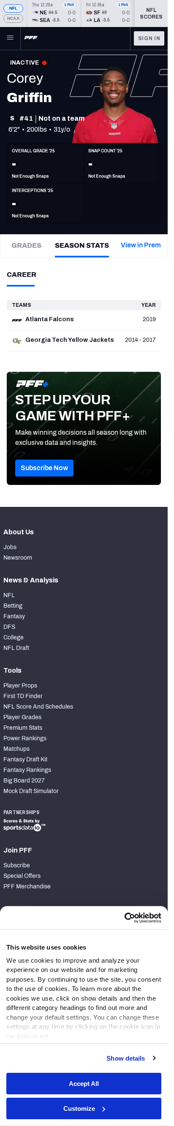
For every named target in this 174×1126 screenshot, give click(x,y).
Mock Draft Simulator (31, 791)
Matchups (16, 749)
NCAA (13, 18)
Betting (12, 606)
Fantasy (14, 616)
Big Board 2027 (24, 780)
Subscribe (16, 865)
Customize (79, 1108)
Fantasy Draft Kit (25, 759)
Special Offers (22, 876)
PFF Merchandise (27, 886)
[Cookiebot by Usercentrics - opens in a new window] (124, 917)
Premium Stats (22, 728)
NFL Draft (16, 648)
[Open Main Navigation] (10, 38)
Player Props (20, 685)
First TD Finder (23, 696)
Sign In (149, 38)
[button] (44, 468)
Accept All (84, 1083)
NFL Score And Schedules (38, 707)
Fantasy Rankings (27, 770)
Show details (125, 1058)
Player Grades (22, 717)
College (13, 637)
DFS (9, 627)
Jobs (9, 547)
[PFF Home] (31, 38)
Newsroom (17, 558)
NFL (13, 8)
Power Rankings (24, 738)
